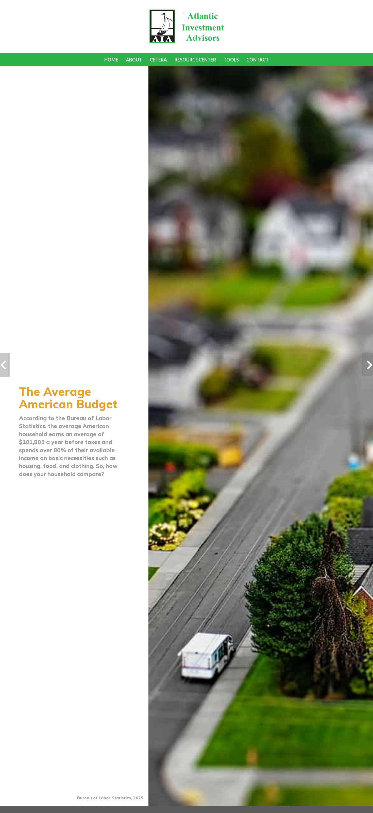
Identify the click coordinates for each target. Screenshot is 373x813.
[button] (134, 59)
